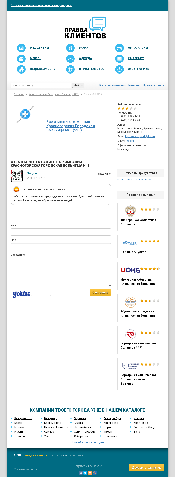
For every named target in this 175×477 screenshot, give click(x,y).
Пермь (108, 427)
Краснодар (111, 422)
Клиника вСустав (141, 246)
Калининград (52, 422)
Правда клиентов (34, 455)
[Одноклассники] (90, 473)
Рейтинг (134, 85)
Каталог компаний (112, 85)
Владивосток (23, 418)
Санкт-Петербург (85, 431)
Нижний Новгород (56, 427)
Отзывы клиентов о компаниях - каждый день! (41, 5)
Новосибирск (83, 427)
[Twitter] (85, 473)
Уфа (46, 436)
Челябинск (111, 436)
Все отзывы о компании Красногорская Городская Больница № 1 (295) (70, 125)
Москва (19, 427)
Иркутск (139, 418)
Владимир (50, 418)
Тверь (108, 431)
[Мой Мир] (95, 473)
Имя (13, 225)
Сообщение (18, 254)
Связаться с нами (25, 469)
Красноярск (141, 422)
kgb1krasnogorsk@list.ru (140, 136)
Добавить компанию (147, 467)
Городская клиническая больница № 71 (141, 340)
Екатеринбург (112, 418)
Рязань (18, 431)
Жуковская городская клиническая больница (141, 308)
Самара (49, 431)
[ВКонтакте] (81, 473)
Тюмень (19, 436)
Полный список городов (88, 442)
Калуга (78, 422)
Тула (137, 431)
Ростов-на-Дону (144, 427)
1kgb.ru (129, 140)
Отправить (100, 292)
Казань (18, 422)
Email (14, 240)
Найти (78, 85)
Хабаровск (81, 436)
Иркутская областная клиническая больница (141, 276)
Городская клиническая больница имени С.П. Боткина (141, 374)
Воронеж (80, 418)
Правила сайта (153, 85)
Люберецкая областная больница (141, 217)
